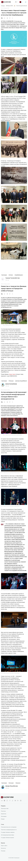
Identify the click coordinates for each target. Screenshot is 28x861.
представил (12, 374)
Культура (4, 275)
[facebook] (10, 800)
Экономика (3, 816)
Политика (3, 811)
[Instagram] (2, 18)
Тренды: (3, 5)
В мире (2, 819)
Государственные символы (7, 832)
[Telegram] (7, 18)
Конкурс (11, 783)
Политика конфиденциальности (9, 829)
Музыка (18, 783)
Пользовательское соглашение (8, 827)
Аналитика (3, 813)
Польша (11, 381)
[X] (12, 18)
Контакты (3, 848)
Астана (11, 275)
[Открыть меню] (26, 2)
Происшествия (4, 808)
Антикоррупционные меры (7, 835)
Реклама (3, 850)
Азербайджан (19, 275)
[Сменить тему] (21, 2)
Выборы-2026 (9, 5)
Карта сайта (4, 845)
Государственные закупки (7, 837)
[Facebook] (10, 18)
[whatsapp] (4, 18)
